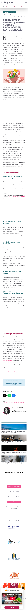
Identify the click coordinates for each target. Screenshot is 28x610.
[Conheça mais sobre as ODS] (14, 586)
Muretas (7, 6)
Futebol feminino (15, 6)
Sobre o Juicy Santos (14, 497)
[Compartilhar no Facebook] (14, 395)
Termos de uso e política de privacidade (14, 507)
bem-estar (6, 402)
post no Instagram (7, 360)
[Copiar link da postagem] (5, 395)
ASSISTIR (12, 607)
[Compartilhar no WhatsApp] (9, 395)
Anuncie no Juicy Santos (14, 486)
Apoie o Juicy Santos (14, 502)
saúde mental (14, 402)
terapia (21, 402)
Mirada (22, 6)
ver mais (25, 421)
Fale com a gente (14, 491)
